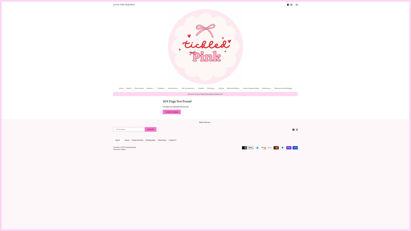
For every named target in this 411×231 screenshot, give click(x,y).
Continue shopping (171, 112)
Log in (116, 5)
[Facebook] (288, 5)
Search (127, 140)
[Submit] (126, 4)
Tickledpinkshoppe (130, 147)
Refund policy (151, 140)
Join (122, 5)
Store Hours (162, 140)
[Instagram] (291, 5)
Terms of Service (137, 140)
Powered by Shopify (119, 149)
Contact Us (172, 140)
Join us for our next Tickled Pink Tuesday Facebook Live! (205, 94)
